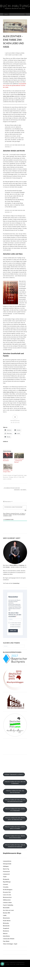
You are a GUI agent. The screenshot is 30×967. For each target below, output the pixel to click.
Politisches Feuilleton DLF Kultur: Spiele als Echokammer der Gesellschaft (15, 845)
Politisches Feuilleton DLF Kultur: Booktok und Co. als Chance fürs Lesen (15, 818)
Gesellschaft (20, 475)
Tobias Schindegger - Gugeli (10, 943)
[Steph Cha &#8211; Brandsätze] (8, 455)
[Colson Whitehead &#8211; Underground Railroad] (19, 455)
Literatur (10, 475)
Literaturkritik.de (7, 861)
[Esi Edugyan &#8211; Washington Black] (8, 466)
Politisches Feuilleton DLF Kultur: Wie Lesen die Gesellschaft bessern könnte (15, 800)
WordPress (20, 962)
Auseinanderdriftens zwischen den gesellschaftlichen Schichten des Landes (14, 85)
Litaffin (4, 915)
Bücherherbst (6, 918)
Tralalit (4, 876)
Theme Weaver (20, 964)
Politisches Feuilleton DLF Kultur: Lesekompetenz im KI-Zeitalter (15, 827)
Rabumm (5, 933)
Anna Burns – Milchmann (20, 489)
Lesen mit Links (7, 894)
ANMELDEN (13, 630)
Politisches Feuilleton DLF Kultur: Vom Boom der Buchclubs (15, 791)
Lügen (25, 475)
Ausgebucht (6, 928)
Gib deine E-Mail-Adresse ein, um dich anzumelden (14, 614)
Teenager (11, 477)
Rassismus (5, 477)
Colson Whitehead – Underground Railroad (19, 460)
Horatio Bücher (6, 920)
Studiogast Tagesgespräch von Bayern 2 (14, 774)
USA (15, 477)
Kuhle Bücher (6, 936)
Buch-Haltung (15, 6)
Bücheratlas (6, 923)
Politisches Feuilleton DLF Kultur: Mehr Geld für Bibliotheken (15, 782)
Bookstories (6, 931)
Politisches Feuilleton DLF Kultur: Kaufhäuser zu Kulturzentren (15, 809)
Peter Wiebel (6, 941)
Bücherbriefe (6, 925)
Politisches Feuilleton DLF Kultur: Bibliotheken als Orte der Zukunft (15, 836)
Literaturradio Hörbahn (8, 938)
